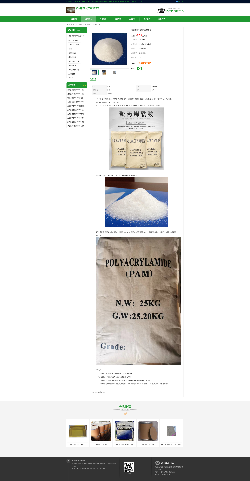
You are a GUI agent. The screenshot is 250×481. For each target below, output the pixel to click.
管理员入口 (96, 468)
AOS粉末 (71, 74)
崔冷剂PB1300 (73, 40)
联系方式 (161, 19)
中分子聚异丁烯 (73, 61)
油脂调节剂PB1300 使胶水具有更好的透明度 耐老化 (76, 106)
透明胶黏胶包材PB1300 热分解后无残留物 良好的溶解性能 (76, 122)
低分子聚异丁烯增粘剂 (76, 36)
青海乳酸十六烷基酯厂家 (171, 444)
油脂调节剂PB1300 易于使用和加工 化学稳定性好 (76, 118)
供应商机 (88, 19)
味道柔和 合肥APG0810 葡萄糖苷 (148, 444)
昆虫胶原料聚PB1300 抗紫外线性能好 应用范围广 (76, 126)
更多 (84, 85)
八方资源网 (82, 468)
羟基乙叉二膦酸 (73, 44)
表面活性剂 (72, 65)
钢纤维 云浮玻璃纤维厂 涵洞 (77, 444)
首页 (74, 24)
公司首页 (74, 19)
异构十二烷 (72, 57)
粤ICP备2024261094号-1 (92, 463)
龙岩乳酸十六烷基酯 (101, 444)
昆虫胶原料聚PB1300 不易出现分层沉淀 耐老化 (76, 94)
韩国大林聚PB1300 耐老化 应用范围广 (76, 98)
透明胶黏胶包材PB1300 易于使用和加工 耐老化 (76, 110)
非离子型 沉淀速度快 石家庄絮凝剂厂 (125, 444)
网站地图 (102, 468)
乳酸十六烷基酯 (73, 70)
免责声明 (89, 468)
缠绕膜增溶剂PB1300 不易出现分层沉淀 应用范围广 (76, 90)
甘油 (70, 49)
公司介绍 (118, 19)
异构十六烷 (72, 53)
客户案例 (147, 19)
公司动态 (132, 19)
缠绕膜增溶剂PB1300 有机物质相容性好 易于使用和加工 (76, 114)
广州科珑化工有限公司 (105, 463)
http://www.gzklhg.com (98, 392)
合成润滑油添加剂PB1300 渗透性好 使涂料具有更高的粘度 (76, 102)
